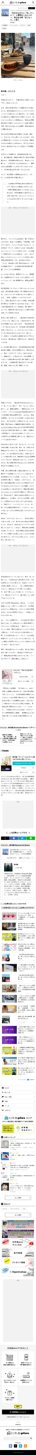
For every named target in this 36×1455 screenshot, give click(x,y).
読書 (6, 1101)
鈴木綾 (16, 864)
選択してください (24, 858)
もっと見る (18, 1197)
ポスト (32, 8)
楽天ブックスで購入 (24, 681)
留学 (29, 25)
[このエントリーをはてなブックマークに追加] (20, 1446)
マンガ (7, 1106)
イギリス (22, 25)
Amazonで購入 (23, 676)
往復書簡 (4, 25)
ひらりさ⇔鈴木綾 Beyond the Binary (20, 10)
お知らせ (7, 1110)
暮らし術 (7, 1092)
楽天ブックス (24, 772)
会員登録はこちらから (19, 1412)
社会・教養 (8, 1097)
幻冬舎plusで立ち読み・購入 (23, 763)
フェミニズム (13, 25)
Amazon (23, 768)
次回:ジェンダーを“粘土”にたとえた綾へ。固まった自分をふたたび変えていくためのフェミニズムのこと (26, 738)
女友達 (4, 28)
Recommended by (22, 1079)
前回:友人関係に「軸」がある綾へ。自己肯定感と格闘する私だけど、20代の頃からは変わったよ (9, 738)
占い (25, 1208)
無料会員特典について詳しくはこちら (18, 1417)
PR (33, 960)
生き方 (7, 1088)
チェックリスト (15, 1208)
